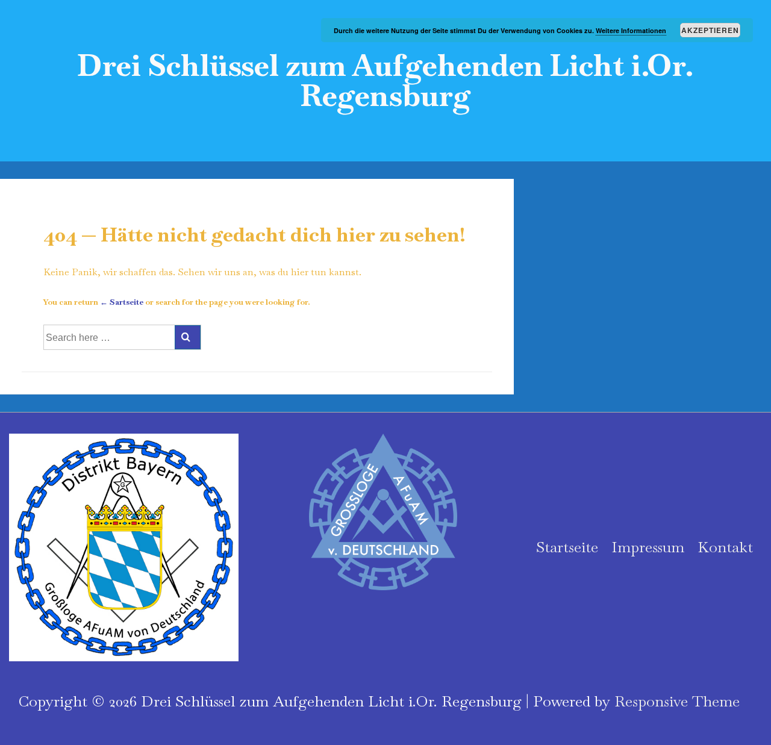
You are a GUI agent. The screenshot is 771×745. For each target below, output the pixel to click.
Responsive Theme (677, 701)
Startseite (567, 546)
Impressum (647, 546)
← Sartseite (121, 302)
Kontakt (725, 546)
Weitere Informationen (631, 30)
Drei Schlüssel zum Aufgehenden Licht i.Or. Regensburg (385, 80)
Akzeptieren (710, 30)
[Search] (188, 337)
